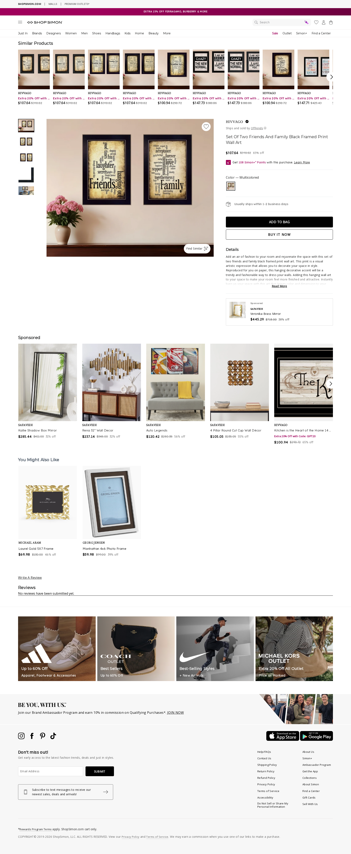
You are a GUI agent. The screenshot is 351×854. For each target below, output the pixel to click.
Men (84, 33)
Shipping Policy (267, 765)
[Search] (281, 22)
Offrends (257, 128)
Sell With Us (310, 804)
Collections (309, 778)
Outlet (287, 33)
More (167, 33)
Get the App (310, 771)
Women (71, 33)
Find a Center (321, 33)
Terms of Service (268, 791)
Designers (53, 33)
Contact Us (264, 758)
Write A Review (30, 577)
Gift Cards (309, 797)
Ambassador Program (316, 765)
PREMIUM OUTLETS (77, 4)
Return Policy (265, 771)
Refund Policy (266, 778)
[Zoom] (130, 186)
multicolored (231, 186)
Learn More (302, 162)
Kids (127, 33)
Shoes (96, 33)
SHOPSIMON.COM (29, 4)
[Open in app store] (283, 739)
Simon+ (301, 33)
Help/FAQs (264, 752)
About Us (308, 752)
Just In (23, 33)
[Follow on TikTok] (53, 738)
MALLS (53, 4)
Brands (37, 33)
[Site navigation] (20, 23)
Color (242, 177)
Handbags (112, 33)
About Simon (310, 784)
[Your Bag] (331, 23)
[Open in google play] (316, 739)
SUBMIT (99, 771)
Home (139, 33)
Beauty (153, 33)
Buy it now (279, 234)
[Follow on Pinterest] (43, 738)
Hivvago (234, 122)
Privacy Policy (266, 784)
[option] (130, 188)
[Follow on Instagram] (21, 738)
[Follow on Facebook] (32, 738)
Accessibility (265, 797)
